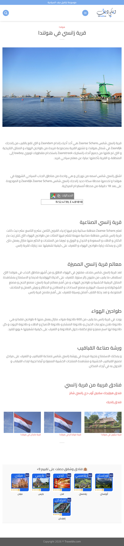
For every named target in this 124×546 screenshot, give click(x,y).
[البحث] (6, 13)
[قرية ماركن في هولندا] (22, 422)
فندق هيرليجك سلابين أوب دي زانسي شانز (95, 393)
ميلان (20, 494)
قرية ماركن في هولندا (30, 434)
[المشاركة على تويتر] (58, 449)
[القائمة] (85, 13)
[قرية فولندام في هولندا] (62, 422)
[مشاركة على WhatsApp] (72, 449)
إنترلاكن (62, 518)
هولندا (62, 27)
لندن (62, 494)
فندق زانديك (114, 402)
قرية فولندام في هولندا (70, 434)
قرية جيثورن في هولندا (111, 434)
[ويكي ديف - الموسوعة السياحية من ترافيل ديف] (106, 13)
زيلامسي (83, 494)
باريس (41, 494)
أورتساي (104, 494)
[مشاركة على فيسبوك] (65, 449)
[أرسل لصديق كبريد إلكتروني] (51, 449)
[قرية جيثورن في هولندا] (103, 422)
